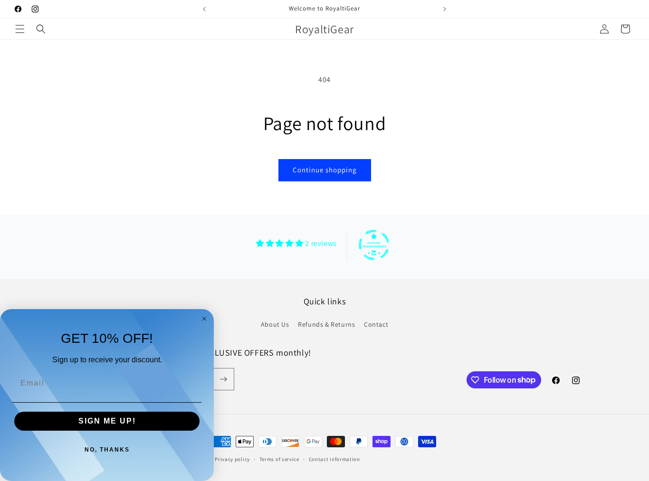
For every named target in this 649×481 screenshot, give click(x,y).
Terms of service (279, 458)
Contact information (334, 458)
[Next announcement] (444, 9)
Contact (376, 324)
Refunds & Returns (326, 324)
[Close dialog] (204, 318)
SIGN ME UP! (107, 421)
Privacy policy (232, 458)
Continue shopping (325, 169)
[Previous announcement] (204, 9)
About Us (275, 324)
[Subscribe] (223, 379)
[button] (20, 29)
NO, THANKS (107, 449)
